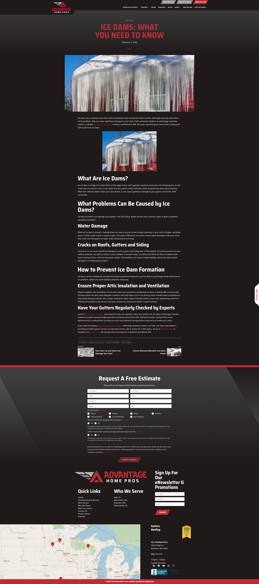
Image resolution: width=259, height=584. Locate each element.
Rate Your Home (85, 508)
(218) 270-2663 (167, 329)
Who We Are (187, 7)
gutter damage (112, 342)
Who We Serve (84, 505)
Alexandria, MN (120, 500)
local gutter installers (94, 314)
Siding (153, 7)
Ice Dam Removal (118, 417)
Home (127, 20)
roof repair (126, 342)
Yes (92, 423)
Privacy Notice (84, 514)
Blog (131, 20)
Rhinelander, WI (120, 505)
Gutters (93, 413)
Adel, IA (117, 497)
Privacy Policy (108, 452)
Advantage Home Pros (119, 581)
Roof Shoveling (139, 417)
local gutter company (103, 124)
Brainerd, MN (119, 503)
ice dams (82, 342)
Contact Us (82, 511)
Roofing (114, 413)
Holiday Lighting (96, 417)
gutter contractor (96, 342)
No (99, 423)
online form (95, 332)
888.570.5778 (156, 554)
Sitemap (81, 516)
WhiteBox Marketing (146, 581)
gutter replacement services (110, 325)
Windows (161, 7)
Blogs (170, 7)
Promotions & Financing (88, 500)
